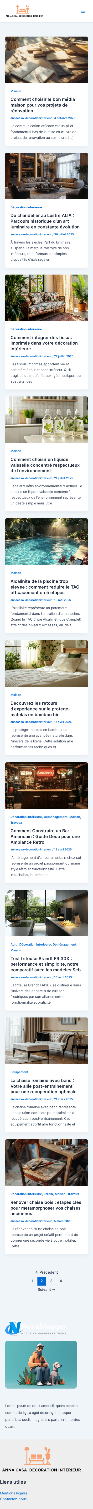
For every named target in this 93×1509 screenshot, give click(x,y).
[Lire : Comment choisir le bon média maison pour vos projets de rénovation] (46, 59)
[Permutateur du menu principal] (83, 11)
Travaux (16, 822)
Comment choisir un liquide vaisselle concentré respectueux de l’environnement (45, 465)
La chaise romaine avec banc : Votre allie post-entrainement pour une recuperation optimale (43, 1086)
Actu (13, 944)
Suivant (47, 1289)
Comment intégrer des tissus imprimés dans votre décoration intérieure (44, 343)
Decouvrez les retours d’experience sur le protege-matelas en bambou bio (40, 708)
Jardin (48, 1194)
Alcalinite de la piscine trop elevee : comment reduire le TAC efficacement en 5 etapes (44, 587)
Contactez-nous (13, 1499)
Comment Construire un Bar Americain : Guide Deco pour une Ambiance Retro (45, 836)
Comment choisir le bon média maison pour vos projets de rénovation (42, 105)
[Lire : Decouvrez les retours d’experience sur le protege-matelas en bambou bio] (46, 663)
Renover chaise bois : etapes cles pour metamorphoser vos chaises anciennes (45, 1208)
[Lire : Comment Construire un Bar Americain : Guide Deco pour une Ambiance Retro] (46, 785)
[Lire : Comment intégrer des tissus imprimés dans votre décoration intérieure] (46, 297)
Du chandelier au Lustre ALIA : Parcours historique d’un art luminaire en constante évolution (45, 221)
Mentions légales (13, 1493)
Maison (15, 91)
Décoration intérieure (26, 207)
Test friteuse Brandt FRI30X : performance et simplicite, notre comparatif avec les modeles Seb (45, 964)
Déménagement (55, 817)
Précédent (46, 1272)
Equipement (19, 1072)
